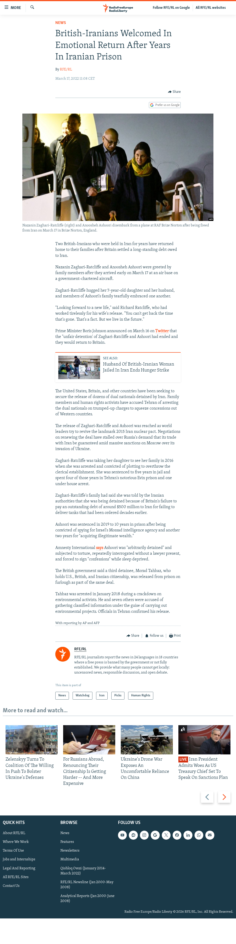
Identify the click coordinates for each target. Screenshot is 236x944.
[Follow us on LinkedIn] (187, 835)
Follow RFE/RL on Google (171, 8)
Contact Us (11, 886)
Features (67, 842)
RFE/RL (66, 69)
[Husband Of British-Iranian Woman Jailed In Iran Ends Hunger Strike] (79, 367)
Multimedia (69, 860)
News (60, 23)
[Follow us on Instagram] (144, 835)
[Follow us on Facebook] (177, 835)
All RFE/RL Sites (16, 877)
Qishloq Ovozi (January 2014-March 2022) (83, 871)
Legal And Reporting (19, 868)
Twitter (162, 331)
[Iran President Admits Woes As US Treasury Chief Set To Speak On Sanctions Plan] (204, 739)
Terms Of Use (13, 851)
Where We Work (16, 842)
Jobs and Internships (19, 860)
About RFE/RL (14, 833)
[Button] (174, 92)
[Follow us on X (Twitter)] (166, 835)
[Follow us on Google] (155, 835)
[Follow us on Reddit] (133, 835)
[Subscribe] (209, 835)
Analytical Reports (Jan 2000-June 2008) (87, 898)
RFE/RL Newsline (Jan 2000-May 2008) (86, 884)
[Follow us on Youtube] (122, 835)
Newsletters (70, 851)
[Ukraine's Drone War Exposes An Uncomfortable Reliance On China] (147, 739)
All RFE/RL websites (211, 8)
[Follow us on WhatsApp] (199, 835)
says (99, 548)
